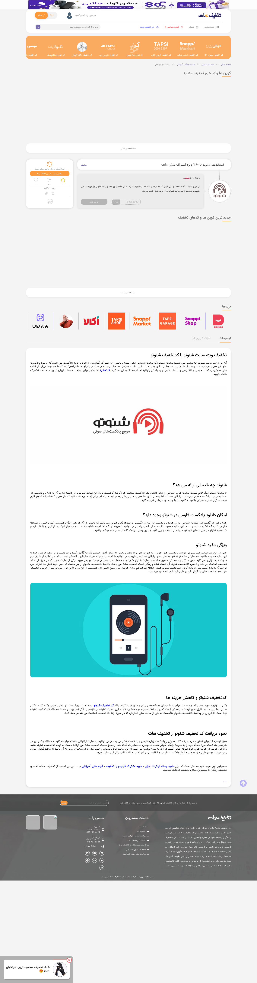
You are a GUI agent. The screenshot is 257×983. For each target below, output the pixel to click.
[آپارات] (101, 867)
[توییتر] (101, 860)
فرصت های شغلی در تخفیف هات (132, 845)
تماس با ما (141, 831)
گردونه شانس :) (172, 27)
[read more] (128, 781)
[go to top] (243, 783)
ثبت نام (41, 15)
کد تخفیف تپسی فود (108, 55)
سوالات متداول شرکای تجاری (134, 836)
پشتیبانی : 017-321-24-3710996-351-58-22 (93, 839)
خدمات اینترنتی (207, 64)
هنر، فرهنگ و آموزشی (186, 64)
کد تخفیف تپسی (29, 55)
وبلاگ (191, 27)
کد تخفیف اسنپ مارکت (187, 55)
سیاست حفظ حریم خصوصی (134, 854)
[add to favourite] (36, 180)
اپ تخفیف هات (147, 27)
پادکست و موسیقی (162, 64)
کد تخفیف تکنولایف (56, 55)
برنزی (50, 201)
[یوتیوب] (94, 860)
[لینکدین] (101, 853)
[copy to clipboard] (46, 193)
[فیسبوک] (94, 853)
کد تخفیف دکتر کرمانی (82, 55)
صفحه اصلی (226, 64)
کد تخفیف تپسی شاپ (161, 55)
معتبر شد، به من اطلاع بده (49, 173)
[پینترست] (87, 860)
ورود (52, 14)
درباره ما (143, 827)
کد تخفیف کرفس (135, 55)
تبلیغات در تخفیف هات (136, 840)
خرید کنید (94, 201)
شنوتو (84, 164)
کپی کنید (116, 201)
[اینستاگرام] (87, 853)
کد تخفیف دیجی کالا (214, 55)
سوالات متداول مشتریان (136, 849)
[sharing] (53, 193)
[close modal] (69, 960)
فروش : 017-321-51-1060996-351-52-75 (93, 829)
